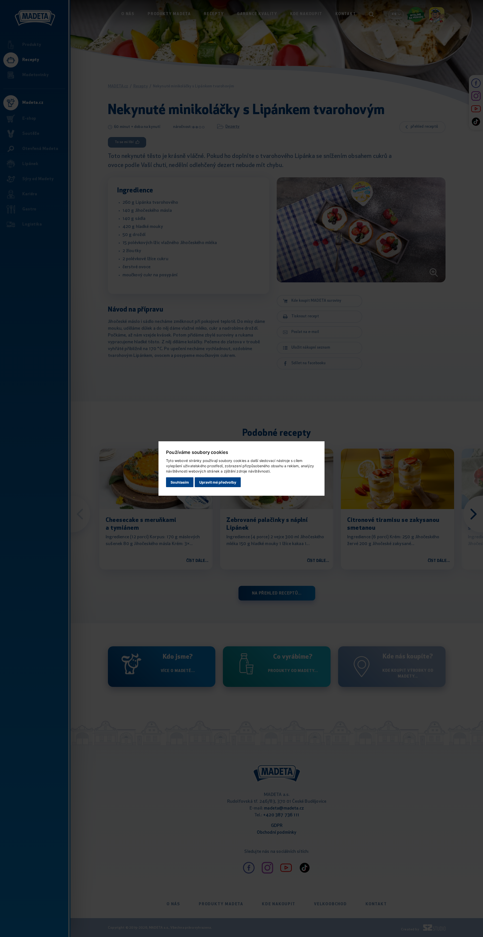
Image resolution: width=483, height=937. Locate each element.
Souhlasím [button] (180, 482)
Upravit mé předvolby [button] (217, 482)
